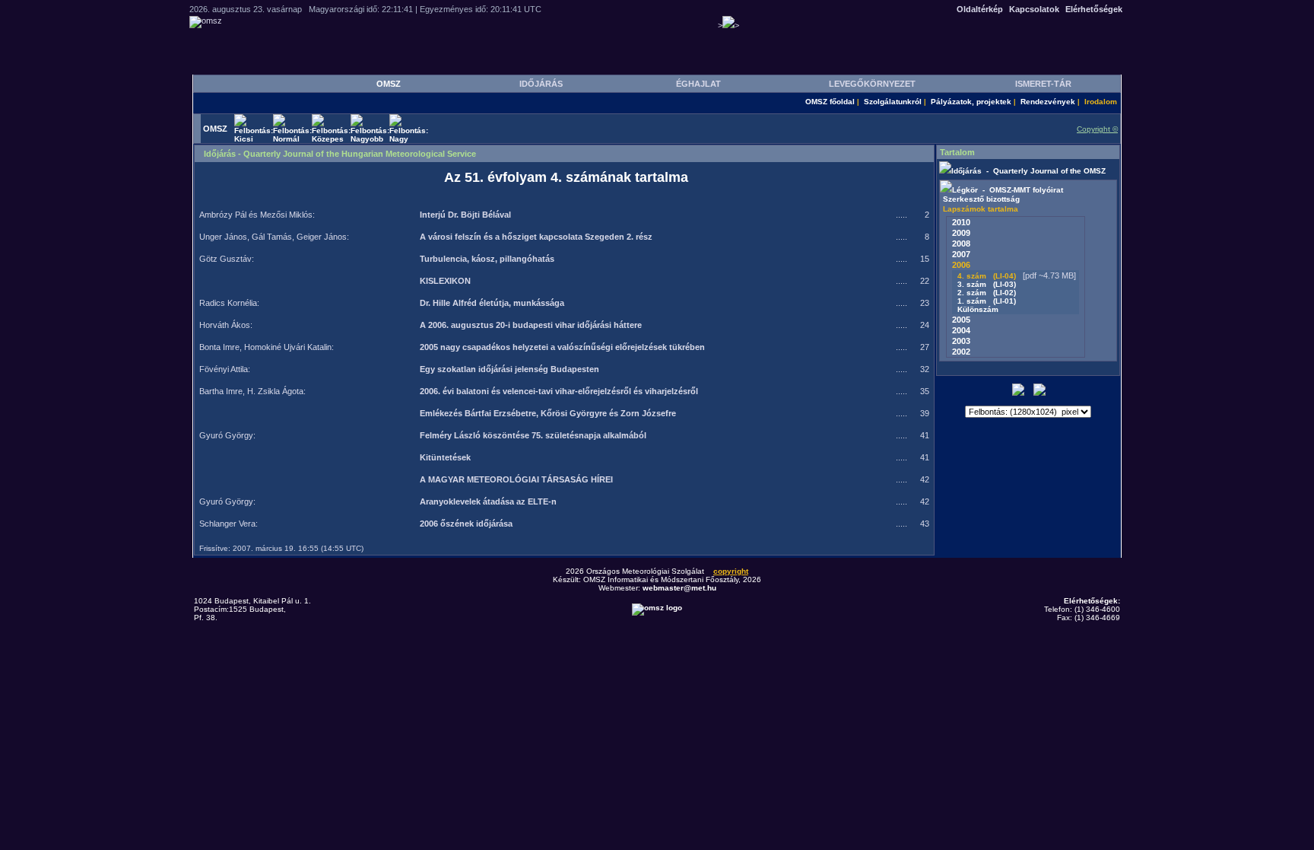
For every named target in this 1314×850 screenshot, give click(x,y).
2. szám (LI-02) (985, 292)
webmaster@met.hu (679, 588)
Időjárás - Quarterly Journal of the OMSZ (1028, 171)
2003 (961, 340)
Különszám (980, 309)
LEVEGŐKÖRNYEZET (872, 83)
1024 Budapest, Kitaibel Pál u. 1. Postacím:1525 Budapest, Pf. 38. (252, 609)
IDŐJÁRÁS (541, 83)
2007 (961, 254)
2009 (961, 232)
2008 (961, 243)
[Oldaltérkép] (1039, 393)
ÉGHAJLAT (698, 83)
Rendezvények (1047, 101)
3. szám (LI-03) (985, 284)
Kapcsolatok (1034, 9)
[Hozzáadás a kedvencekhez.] (1018, 393)
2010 (961, 222)
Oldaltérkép (980, 9)
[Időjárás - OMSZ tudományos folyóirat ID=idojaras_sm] (945, 171)
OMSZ (389, 83)
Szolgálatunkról (893, 101)
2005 (961, 319)
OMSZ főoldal (830, 101)
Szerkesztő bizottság (981, 199)
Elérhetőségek (1093, 9)
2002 (961, 351)
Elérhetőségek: (1092, 601)
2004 (961, 330)
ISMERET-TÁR (1043, 83)
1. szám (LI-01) (985, 301)
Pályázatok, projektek (971, 101)
